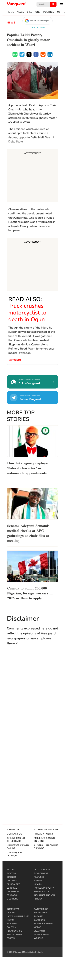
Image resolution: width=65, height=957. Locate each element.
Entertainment (42, 869)
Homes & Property (44, 888)
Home (10, 12)
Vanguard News (16, 4)
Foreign (38, 880)
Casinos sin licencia (14, 854)
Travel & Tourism (43, 923)
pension (38, 899)
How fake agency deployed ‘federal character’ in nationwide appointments (28, 467)
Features (39, 877)
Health (38, 884)
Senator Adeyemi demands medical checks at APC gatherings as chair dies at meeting (28, 533)
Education (12, 895)
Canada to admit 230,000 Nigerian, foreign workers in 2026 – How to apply (29, 593)
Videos (37, 927)
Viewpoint (39, 931)
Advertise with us (46, 829)
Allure (11, 869)
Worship (38, 938)
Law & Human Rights (18, 916)
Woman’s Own (42, 934)
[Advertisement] (33, 176)
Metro (10, 920)
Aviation (11, 873)
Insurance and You (44, 895)
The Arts (38, 916)
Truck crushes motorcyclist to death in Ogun (27, 312)
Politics (48, 12)
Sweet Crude (41, 909)
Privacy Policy (43, 833)
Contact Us (14, 833)
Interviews (13, 909)
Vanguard (14, 360)
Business (11, 877)
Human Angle (41, 891)
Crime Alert (13, 884)
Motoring (12, 923)
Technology (40, 912)
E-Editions (33, 12)
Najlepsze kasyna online (18, 847)
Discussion (13, 891)
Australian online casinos (46, 847)
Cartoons (39, 920)
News (20, 12)
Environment (41, 873)
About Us (13, 829)
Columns (12, 880)
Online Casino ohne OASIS (16, 840)
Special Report (15, 934)
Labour (11, 912)
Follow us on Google (39, 20)
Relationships (14, 931)
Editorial (12, 888)
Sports (10, 938)
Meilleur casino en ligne (44, 840)
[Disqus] (32, 696)
